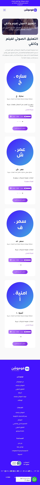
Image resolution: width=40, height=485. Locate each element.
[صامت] (25, 116)
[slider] (28, 116)
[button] (4, 10)
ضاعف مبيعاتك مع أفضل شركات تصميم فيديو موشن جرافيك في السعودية (20, 3)
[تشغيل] (11, 116)
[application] (19, 116)
